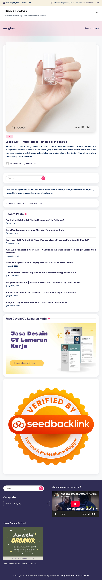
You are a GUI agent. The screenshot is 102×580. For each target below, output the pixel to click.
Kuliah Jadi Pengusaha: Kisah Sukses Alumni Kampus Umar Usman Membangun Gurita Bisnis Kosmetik (51, 251)
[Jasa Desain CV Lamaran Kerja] (51, 348)
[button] (43, 178)
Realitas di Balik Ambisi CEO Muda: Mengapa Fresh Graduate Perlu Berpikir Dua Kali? (48, 240)
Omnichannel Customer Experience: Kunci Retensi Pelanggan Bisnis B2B (41, 272)
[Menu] (97, 13)
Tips (9, 136)
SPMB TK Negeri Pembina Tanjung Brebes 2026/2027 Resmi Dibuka (39, 263)
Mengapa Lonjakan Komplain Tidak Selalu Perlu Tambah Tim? (36, 302)
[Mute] (89, 514)
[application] (75, 504)
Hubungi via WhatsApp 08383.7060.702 (24, 203)
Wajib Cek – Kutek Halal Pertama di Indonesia (36, 141)
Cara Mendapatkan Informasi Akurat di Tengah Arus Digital (35, 230)
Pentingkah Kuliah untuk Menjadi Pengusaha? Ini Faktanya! (35, 220)
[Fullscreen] (93, 514)
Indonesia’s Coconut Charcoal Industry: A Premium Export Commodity (41, 292)
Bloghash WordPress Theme (75, 575)
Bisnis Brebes (16, 11)
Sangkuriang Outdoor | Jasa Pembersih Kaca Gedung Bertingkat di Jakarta (43, 282)
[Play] (56, 514)
